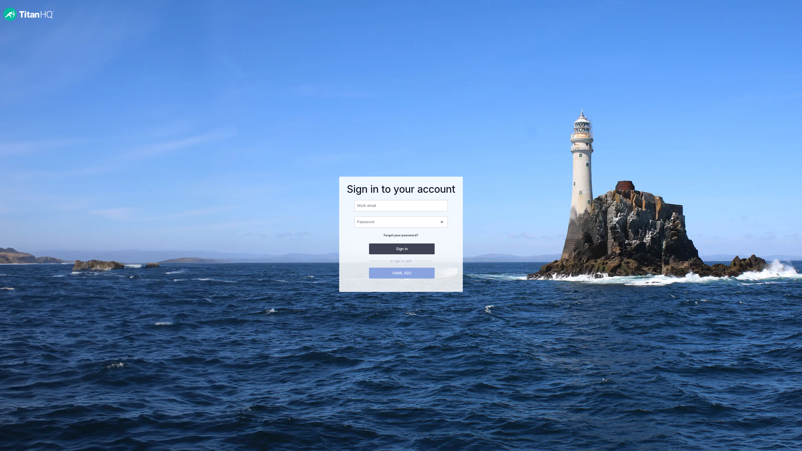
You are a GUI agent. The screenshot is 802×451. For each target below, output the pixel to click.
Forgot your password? (401, 235)
